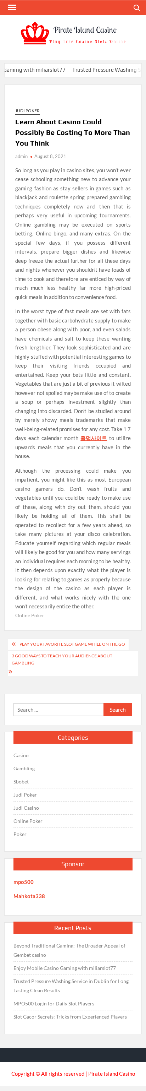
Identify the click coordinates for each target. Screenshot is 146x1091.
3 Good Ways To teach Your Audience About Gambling (62, 659)
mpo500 (23, 882)
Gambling (24, 768)
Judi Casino (26, 808)
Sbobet (21, 781)
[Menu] (11, 7)
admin (21, 156)
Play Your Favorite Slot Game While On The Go (72, 644)
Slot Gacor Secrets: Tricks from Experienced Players (70, 1017)
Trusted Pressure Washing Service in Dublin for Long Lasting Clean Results (71, 985)
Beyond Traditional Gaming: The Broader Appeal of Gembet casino (69, 950)
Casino (21, 755)
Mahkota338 (29, 896)
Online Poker (29, 615)
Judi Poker (27, 110)
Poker (20, 834)
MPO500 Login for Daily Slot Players (53, 1003)
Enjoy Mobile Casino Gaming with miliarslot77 (64, 968)
